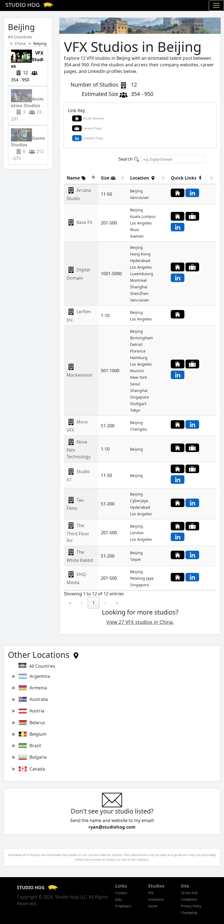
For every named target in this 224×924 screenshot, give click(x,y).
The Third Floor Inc (78, 533)
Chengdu (138, 429)
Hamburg (139, 357)
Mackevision (79, 375)
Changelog (189, 912)
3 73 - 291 (28, 105)
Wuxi (134, 229)
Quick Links (184, 178)
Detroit (136, 344)
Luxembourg (141, 273)
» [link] (117, 603)
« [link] (70, 603)
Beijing (136, 191)
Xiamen (137, 236)
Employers (123, 906)
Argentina (40, 676)
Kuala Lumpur (143, 216)
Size (105, 178)
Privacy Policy (191, 906)
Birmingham (141, 337)
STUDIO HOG (31, 888)
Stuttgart (138, 403)
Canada (37, 769)
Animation (156, 899)
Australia (39, 699)
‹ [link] (81, 603)
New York (138, 377)
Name (74, 178)
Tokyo (135, 410)
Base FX (84, 222)
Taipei (135, 559)
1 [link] (93, 603)
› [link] (105, 603)
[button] (76, 178)
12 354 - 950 (27, 66)
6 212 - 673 (28, 145)
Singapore (139, 397)
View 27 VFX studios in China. (140, 622)
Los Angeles (141, 223)
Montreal (138, 280)
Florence (138, 351)
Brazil (35, 746)
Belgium (38, 734)
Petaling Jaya (142, 578)
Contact (121, 893)
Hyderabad (140, 260)
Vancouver (139, 197)
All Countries (20, 36)
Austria (37, 711)
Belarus (37, 723)
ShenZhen (139, 293)
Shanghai (139, 286)
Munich (137, 370)
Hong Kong (140, 254)
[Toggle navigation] (216, 5)
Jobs (118, 899)
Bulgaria (38, 757)
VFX (151, 893)
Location (140, 178)
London (137, 532)
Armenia (38, 688)
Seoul (135, 383)
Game (152, 906)
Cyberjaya (139, 500)
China (20, 43)
